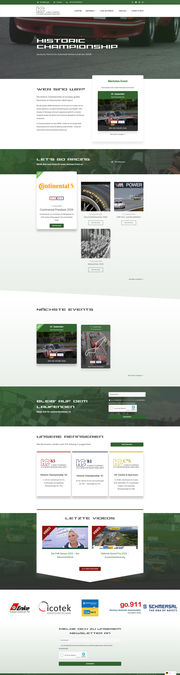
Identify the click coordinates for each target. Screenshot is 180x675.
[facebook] (132, 2)
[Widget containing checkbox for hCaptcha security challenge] (123, 408)
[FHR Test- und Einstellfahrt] (128, 183)
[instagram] (139, 2)
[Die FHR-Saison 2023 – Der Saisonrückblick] (65, 527)
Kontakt (59, 2)
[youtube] (136, 2)
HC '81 (60, 198)
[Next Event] (118, 111)
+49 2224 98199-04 (75, 2)
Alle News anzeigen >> (136, 279)
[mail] (142, 2)
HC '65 (53, 198)
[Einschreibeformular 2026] (95, 183)
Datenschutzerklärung (129, 400)
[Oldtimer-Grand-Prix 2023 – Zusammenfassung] (115, 527)
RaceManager (44, 2)
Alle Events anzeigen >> (118, 134)
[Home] (50, 11)
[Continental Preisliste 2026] (57, 173)
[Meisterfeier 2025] (95, 230)
